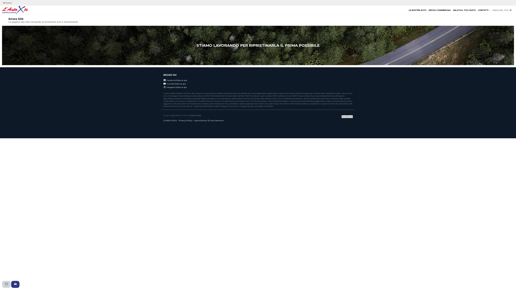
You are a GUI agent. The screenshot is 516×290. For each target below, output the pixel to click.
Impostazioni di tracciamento (209, 120)
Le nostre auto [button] (417, 10)
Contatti (483, 10)
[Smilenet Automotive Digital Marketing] (347, 116)
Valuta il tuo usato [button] (464, 10)
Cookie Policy (170, 120)
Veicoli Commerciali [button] (440, 10)
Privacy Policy (185, 120)
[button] (502, 10)
